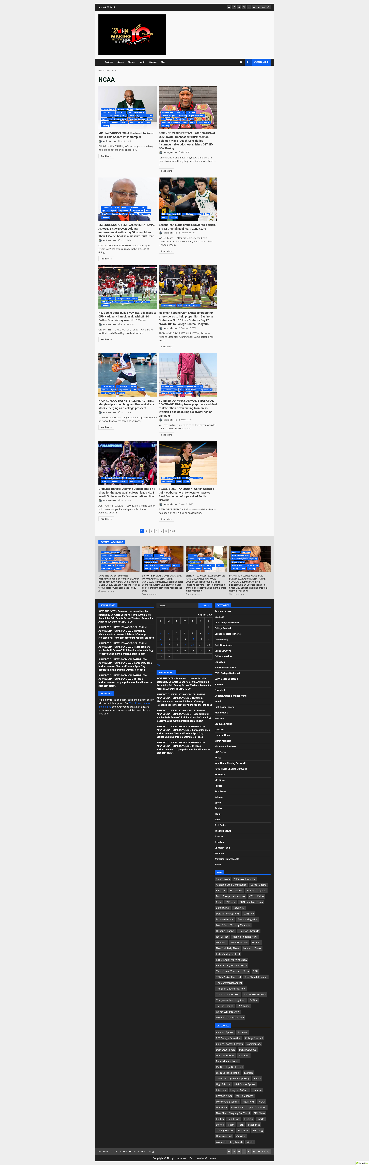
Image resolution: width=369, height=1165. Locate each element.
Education (121, 112)
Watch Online (261, 62)
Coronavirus (222, 907)
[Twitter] (244, 7)
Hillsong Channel (225, 931)
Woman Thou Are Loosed (230, 1017)
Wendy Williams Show (227, 1011)
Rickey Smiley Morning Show (231, 959)
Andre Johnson (109, 141)
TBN (255, 971)
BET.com (220, 890)
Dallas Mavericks (223, 656)
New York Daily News (227, 948)
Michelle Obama (239, 942)
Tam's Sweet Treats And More (232, 971)
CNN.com (230, 902)
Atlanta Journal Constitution (231, 884)
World (218, 864)
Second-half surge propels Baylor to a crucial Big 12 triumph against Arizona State (188, 199)
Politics (218, 785)
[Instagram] (268, 7)
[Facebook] (234, 7)
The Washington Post (228, 994)
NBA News (220, 752)
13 (192, 638)
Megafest (221, 942)
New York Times (252, 948)
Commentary (221, 639)
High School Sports (144, 116)
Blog (163, 62)
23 (160, 650)
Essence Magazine (247, 919)
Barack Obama (259, 884)
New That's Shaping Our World (230, 763)
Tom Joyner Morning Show (230, 1000)
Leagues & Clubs (223, 724)
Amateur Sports (107, 109)
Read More (106, 156)
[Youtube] (263, 7)
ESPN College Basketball (192, 214)
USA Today (243, 1006)
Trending (105, 126)
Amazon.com (223, 879)
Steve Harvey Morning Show (231, 965)
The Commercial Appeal (229, 982)
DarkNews (195, 1158)
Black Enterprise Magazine (230, 896)
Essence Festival (224, 919)
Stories (131, 62)
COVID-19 (239, 907)
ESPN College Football (136, 112)
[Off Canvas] (100, 62)
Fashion (219, 684)
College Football (108, 112)
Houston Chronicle (249, 931)
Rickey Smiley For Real (228, 954)
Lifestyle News (120, 119)
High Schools (106, 119)
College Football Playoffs (127, 299)
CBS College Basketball (135, 109)
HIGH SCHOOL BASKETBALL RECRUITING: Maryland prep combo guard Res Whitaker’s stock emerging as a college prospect (127, 375)
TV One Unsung (224, 1006)
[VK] (258, 7)
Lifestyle (219, 729)
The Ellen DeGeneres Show (230, 988)
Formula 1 (220, 690)
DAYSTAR (249, 913)
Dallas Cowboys (223, 650)
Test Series (220, 825)
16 (160, 644)
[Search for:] (177, 605)
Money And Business (137, 119)
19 (184, 644)
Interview (219, 718)
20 (192, 644)
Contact (153, 62)
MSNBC (256, 942)
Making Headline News (245, 936)
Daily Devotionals (223, 645)
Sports (120, 62)
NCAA (149, 119)
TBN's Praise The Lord (228, 977)
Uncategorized (222, 847)
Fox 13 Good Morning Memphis (233, 925)
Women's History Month (111, 569)
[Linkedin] (254, 7)
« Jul (159, 664)
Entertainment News (240, 555)
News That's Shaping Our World (114, 122)
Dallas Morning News (227, 913)
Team (218, 814)
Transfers (220, 836)
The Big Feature (143, 122)
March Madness (128, 478)
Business (109, 62)
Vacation (219, 853)
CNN (218, 902)
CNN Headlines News (251, 902)
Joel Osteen (222, 936)
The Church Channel (256, 977)
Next (172, 530)
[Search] (241, 62)
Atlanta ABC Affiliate (245, 879)
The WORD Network (255, 994)
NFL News (220, 780)
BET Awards (236, 890)
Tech (217, 819)
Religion (176, 565)
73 (166, 530)
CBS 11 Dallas (256, 896)
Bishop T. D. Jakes (256, 890)
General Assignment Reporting (113, 116)
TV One (254, 1000)
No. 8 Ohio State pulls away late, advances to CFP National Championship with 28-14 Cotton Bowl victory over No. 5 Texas (127, 287)
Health (142, 62)
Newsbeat (220, 774)
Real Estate (220, 791)
